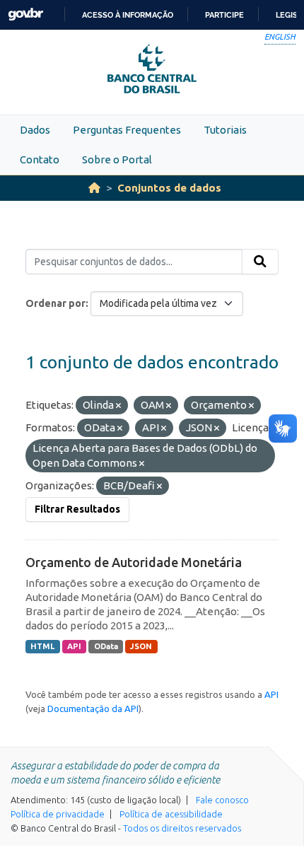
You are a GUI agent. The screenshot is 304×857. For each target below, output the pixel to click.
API (74, 646)
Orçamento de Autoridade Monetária (133, 562)
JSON (141, 646)
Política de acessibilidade (171, 814)
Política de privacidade (58, 814)
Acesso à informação (127, 15)
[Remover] (118, 406)
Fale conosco (222, 800)
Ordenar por (55, 303)
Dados (35, 130)
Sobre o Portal (117, 159)
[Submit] (260, 261)
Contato (39, 159)
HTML (42, 646)
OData (106, 646)
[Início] (94, 188)
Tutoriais (225, 130)
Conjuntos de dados (169, 188)
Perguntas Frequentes (127, 130)
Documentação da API (93, 708)
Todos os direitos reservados (182, 828)
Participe (224, 15)
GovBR (25, 14)
